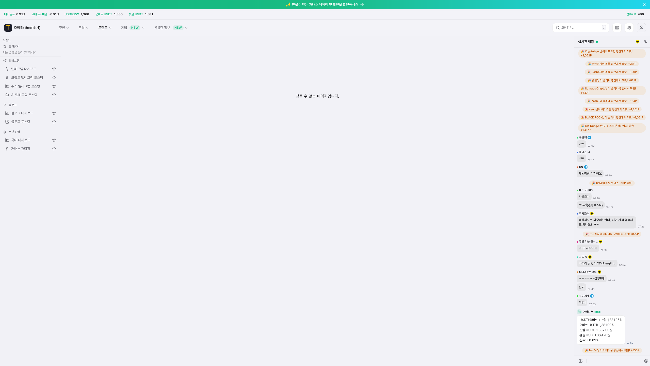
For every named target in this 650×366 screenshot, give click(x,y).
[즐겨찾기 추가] (54, 68)
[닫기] (644, 4)
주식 (81, 27)
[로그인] (641, 27)
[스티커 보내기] (646, 360)
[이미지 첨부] (580, 360)
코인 (62, 27)
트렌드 (102, 27)
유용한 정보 (168, 27)
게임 (130, 27)
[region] (612, 202)
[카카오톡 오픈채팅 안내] (637, 41)
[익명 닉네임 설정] (645, 41)
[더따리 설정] (629, 27)
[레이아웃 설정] (617, 27)
